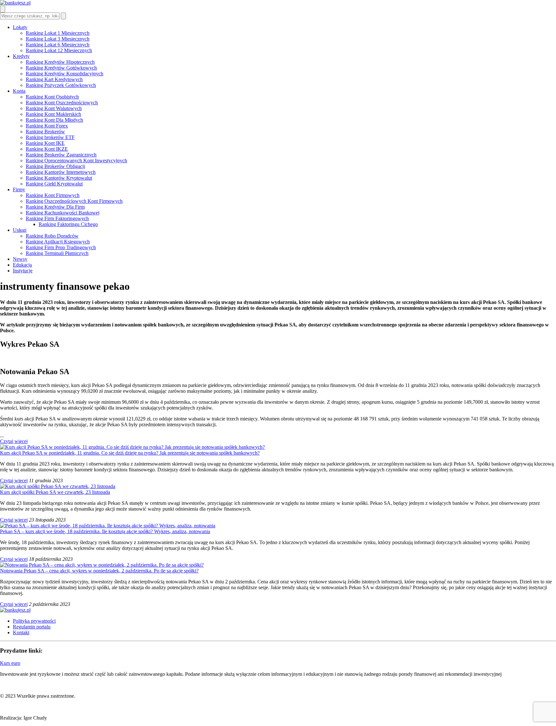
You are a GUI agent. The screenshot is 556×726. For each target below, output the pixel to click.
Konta (19, 91)
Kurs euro (10, 663)
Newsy (20, 259)
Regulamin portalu (32, 626)
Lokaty (20, 27)
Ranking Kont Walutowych (54, 108)
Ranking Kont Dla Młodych (54, 120)
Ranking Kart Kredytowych (54, 79)
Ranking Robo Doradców (52, 236)
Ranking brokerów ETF (50, 137)
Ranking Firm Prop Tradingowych (61, 247)
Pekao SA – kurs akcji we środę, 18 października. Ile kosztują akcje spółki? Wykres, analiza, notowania (105, 531)
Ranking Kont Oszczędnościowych (62, 102)
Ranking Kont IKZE (47, 149)
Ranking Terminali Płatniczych (57, 253)
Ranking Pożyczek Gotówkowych (61, 85)
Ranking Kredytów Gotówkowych (61, 68)
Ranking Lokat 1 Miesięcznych (57, 33)
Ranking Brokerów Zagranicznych (61, 154)
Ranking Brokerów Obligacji (55, 166)
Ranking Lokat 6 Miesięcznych (57, 44)
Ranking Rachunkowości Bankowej (62, 212)
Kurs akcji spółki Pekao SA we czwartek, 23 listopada (55, 492)
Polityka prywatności (34, 621)
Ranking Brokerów (45, 131)
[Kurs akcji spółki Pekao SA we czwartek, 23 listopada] (57, 486)
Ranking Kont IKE (45, 143)
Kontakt (21, 632)
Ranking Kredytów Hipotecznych (60, 62)
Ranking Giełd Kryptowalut (54, 183)
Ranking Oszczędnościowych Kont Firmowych (74, 201)
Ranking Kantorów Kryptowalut (59, 178)
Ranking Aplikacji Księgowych (58, 241)
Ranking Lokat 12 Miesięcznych (59, 50)
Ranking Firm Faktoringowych (57, 218)
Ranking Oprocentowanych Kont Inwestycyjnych (76, 160)
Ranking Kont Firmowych (52, 195)
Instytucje (22, 270)
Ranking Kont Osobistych (52, 96)
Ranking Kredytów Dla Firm (55, 207)
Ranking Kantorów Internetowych (61, 172)
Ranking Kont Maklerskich (53, 114)
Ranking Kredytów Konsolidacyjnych (64, 73)
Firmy (19, 189)
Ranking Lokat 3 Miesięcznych (57, 39)
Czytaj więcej (14, 441)
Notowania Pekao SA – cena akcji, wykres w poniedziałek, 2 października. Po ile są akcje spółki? (99, 570)
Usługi (19, 230)
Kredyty (21, 56)
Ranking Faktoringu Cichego (68, 224)
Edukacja (22, 265)
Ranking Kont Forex (47, 125)
